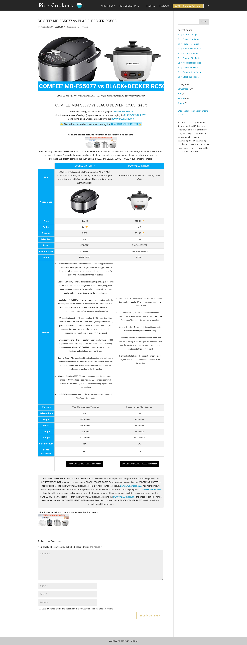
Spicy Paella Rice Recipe (188, 44)
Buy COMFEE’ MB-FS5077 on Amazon (84, 464)
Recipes (150, 6)
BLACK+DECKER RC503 (135, 115)
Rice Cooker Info (129, 6)
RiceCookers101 (47, 27)
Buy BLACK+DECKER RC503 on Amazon (139, 464)
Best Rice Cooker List (188, 5)
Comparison (71, 27)
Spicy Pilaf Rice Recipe (188, 34)
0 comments (83, 27)
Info (179, 93)
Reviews (164, 6)
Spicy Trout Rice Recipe (188, 53)
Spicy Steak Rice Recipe (188, 77)
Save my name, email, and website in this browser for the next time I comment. (77, 608)
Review (181, 103)
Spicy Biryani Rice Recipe (189, 39)
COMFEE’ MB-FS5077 (123, 111)
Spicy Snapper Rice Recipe (189, 58)
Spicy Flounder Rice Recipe (189, 72)
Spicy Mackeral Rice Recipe (189, 63)
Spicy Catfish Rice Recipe (189, 67)
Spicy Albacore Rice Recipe (189, 48)
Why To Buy (108, 6)
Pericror (134, 641)
